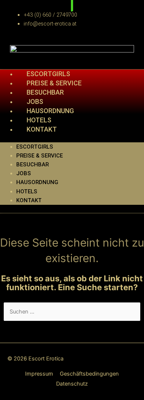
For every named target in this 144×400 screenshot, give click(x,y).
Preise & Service (39, 155)
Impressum (39, 373)
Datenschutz (72, 383)
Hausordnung (37, 182)
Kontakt (42, 129)
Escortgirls (34, 146)
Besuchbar (32, 164)
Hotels (26, 191)
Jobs (23, 173)
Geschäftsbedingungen (89, 373)
